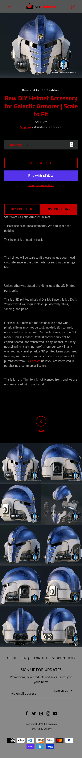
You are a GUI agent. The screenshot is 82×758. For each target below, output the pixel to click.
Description (21, 209)
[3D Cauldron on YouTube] (55, 713)
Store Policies (63, 658)
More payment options (41, 185)
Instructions (58, 209)
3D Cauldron (50, 724)
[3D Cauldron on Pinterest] (41, 713)
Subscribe (61, 691)
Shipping (25, 127)
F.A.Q (25, 658)
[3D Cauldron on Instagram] (48, 713)
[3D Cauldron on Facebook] (27, 713)
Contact (35, 361)
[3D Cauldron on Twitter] (34, 713)
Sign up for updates (41, 669)
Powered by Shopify (41, 728)
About (12, 658)
